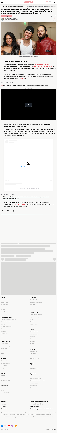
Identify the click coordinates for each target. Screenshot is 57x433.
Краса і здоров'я (6, 317)
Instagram (22, 78)
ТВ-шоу (32, 349)
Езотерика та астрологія (36, 314)
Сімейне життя (5, 392)
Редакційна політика (37, 404)
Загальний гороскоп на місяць (37, 380)
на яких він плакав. (20, 204)
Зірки (3, 297)
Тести (31, 319)
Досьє (2, 307)
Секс (2, 390)
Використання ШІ (35, 406)
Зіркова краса (4, 304)
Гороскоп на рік (34, 383)
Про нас (3, 406)
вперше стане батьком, (42, 64)
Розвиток (33, 297)
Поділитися (54, 19)
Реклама (4, 409)
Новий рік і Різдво (34, 334)
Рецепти (3, 375)
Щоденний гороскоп (35, 388)
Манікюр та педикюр (6, 326)
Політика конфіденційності (39, 401)
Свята (32, 329)
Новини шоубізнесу (7, 16)
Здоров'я (3, 331)
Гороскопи (33, 374)
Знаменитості (4, 302)
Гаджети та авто (34, 324)
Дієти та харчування (6, 329)
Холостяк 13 (33, 353)
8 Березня (32, 336)
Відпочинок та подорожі (36, 317)
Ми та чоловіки (4, 388)
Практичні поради (5, 346)
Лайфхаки (3, 368)
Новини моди (4, 343)
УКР (47, 2)
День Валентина (34, 331)
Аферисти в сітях (34, 358)
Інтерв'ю (3, 311)
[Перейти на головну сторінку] (28, 2)
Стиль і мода (5, 341)
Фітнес (3, 336)
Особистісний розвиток (36, 302)
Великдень (32, 341)
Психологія (32, 304)
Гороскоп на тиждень (35, 378)
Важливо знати (33, 307)
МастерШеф (33, 356)
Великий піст (33, 339)
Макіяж (3, 324)
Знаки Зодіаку (33, 385)
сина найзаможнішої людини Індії (43, 66)
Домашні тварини (5, 363)
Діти (2, 395)
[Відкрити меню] (2, 2)
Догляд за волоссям (6, 321)
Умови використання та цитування (41, 409)
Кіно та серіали (34, 366)
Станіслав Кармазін (10, 18)
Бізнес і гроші (33, 300)
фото (14, 211)
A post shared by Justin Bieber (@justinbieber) (28, 188)
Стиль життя (34, 312)
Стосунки (4, 386)
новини (21, 211)
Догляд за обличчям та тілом (8, 319)
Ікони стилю (4, 348)
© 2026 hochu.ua (5, 429)
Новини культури (34, 368)
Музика (3, 309)
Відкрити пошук (55, 2)
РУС (51, 2)
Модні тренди (4, 350)
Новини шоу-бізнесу (6, 300)
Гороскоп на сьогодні (35, 376)
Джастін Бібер (6, 211)
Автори (3, 401)
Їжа (2, 378)
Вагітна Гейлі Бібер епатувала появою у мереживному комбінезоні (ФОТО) (26, 85)
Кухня (3, 373)
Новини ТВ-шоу (34, 351)
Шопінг (3, 353)
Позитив (32, 321)
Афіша (32, 364)
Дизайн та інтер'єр (6, 360)
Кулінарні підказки (5, 380)
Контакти (4, 404)
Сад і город (4, 365)
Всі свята (32, 343)
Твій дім (3, 358)
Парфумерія (4, 333)
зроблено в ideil (51, 429)
